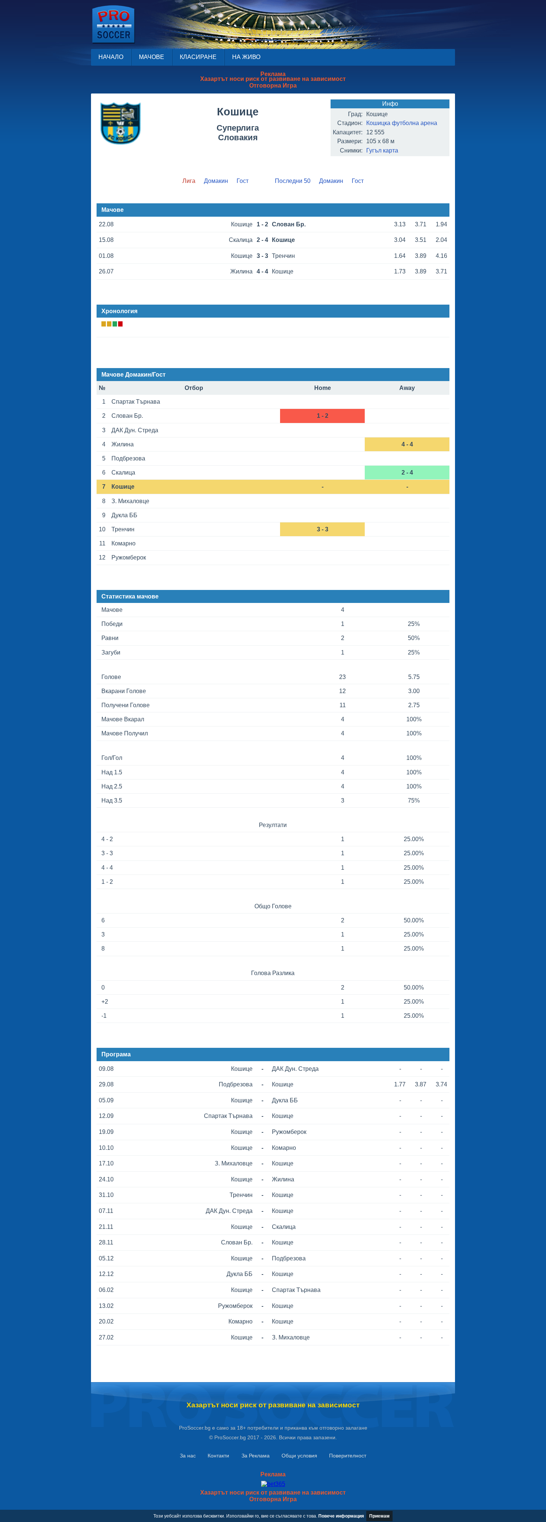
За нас (188, 1456)
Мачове (151, 57)
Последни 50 (293, 181)
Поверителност (347, 1456)
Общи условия (299, 1456)
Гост (242, 181)
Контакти (218, 1456)
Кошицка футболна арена (401, 123)
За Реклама (255, 1456)
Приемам (379, 1516)
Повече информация (341, 1516)
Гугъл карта (382, 150)
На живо (246, 57)
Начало (110, 57)
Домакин (216, 181)
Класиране (198, 57)
